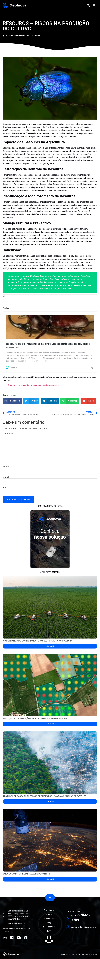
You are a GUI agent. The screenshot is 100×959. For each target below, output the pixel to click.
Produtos (48, 910)
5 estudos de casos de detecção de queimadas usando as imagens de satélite (44, 796)
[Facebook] (25, 937)
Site (4, 487)
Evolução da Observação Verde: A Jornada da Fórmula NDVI (35, 718)
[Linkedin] (12, 937)
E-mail (6, 477)
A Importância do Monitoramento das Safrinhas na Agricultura (37, 640)
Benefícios (49, 918)
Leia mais (50, 646)
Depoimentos (49, 927)
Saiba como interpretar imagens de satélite (27, 873)
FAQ (49, 931)
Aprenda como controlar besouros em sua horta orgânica (33, 385)
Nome (6, 466)
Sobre (49, 914)
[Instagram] (5, 937)
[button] (94, 5)
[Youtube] (18, 937)
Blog (49, 922)
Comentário (8, 434)
